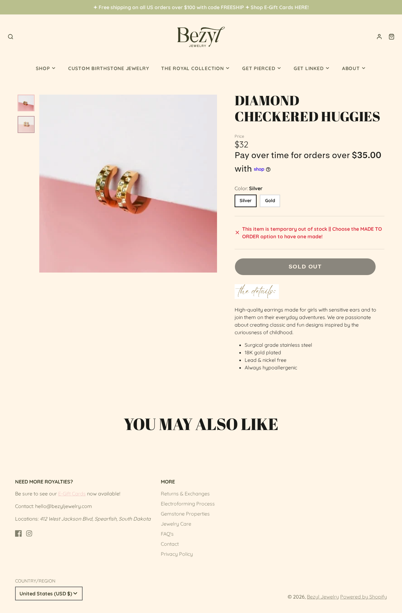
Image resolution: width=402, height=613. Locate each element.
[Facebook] (18, 533)
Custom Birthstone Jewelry (108, 68)
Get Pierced (258, 68)
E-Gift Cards (72, 493)
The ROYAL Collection (192, 68)
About (351, 68)
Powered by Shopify (363, 597)
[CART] (391, 37)
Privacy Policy (177, 554)
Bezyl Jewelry (323, 597)
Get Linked (309, 68)
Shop (43, 68)
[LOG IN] (379, 37)
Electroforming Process (188, 503)
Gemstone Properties (185, 514)
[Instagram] (29, 533)
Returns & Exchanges (185, 493)
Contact (170, 544)
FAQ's (167, 534)
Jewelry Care (176, 524)
